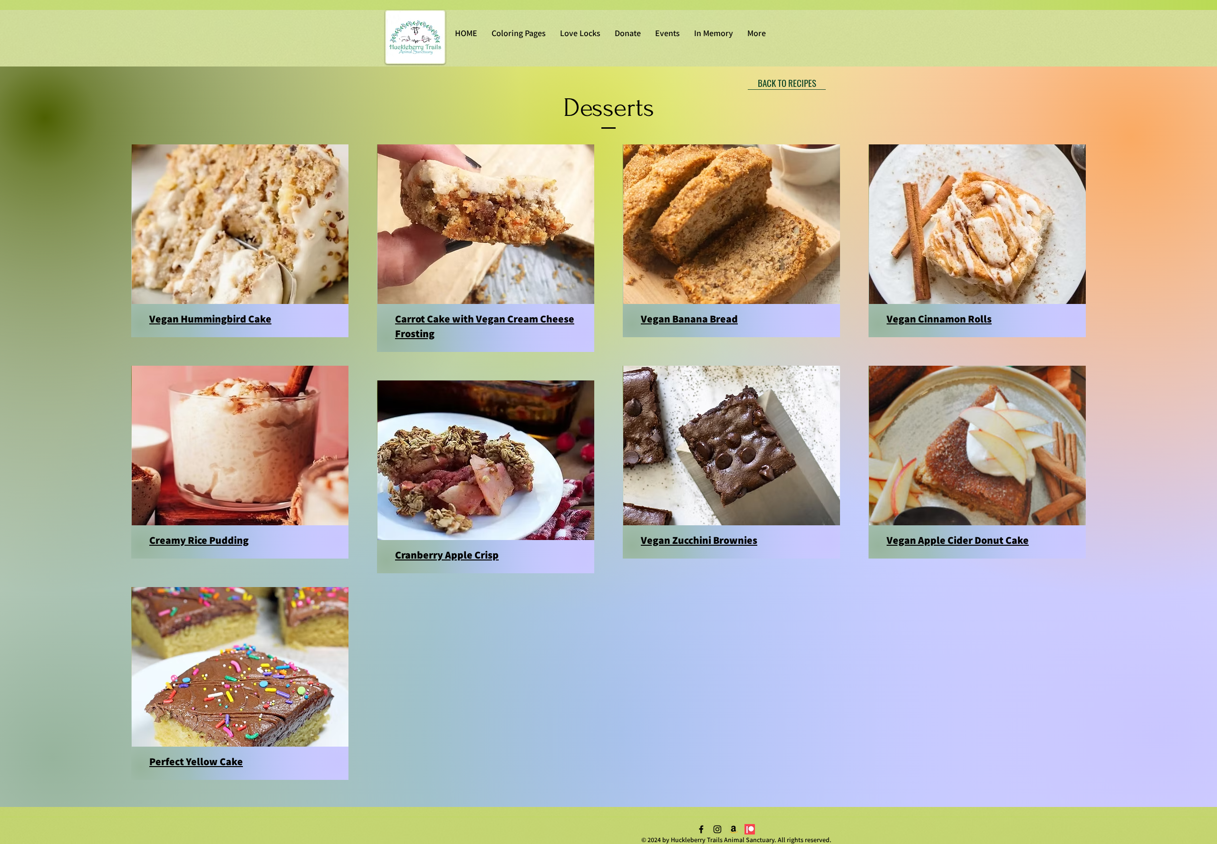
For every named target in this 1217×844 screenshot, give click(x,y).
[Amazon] (733, 829)
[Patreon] (749, 829)
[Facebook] (701, 829)
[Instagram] (717, 829)
